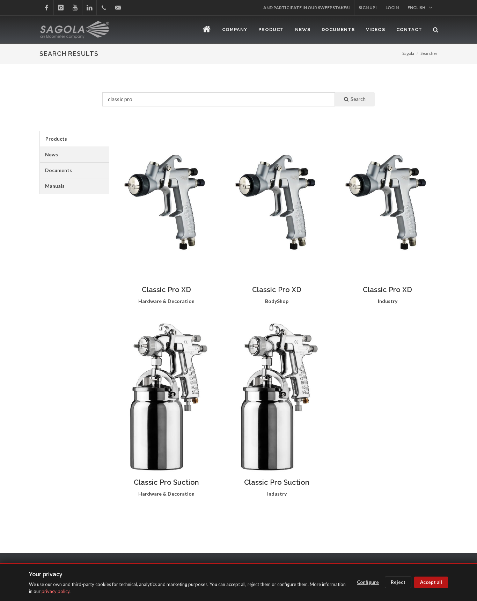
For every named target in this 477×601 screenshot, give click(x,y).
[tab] (74, 139)
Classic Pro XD (166, 289)
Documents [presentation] (58, 170)
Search (357, 99)
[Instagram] (61, 7)
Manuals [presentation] (55, 186)
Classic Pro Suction (166, 482)
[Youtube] (75, 7)
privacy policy (55, 591)
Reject (398, 582)
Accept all (431, 582)
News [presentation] (51, 154)
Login (392, 7)
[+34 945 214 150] (104, 7)
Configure (368, 582)
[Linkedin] (89, 7)
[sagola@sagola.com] (118, 7)
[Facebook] (46, 7)
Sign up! (368, 7)
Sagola (408, 53)
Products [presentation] (56, 139)
